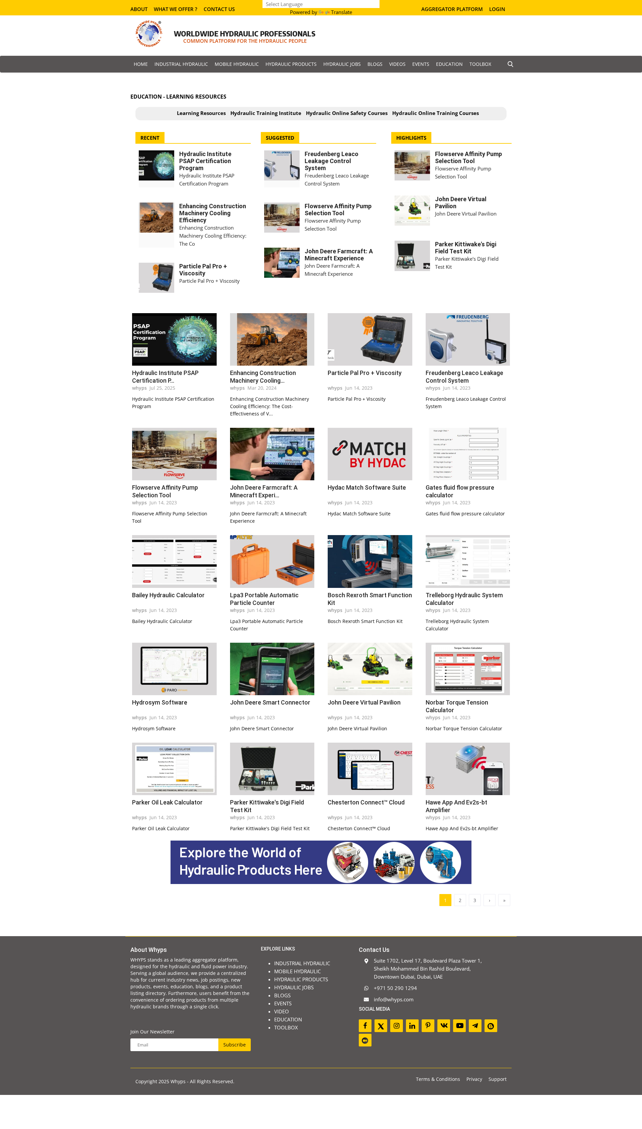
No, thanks (327, 568)
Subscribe (397, 552)
